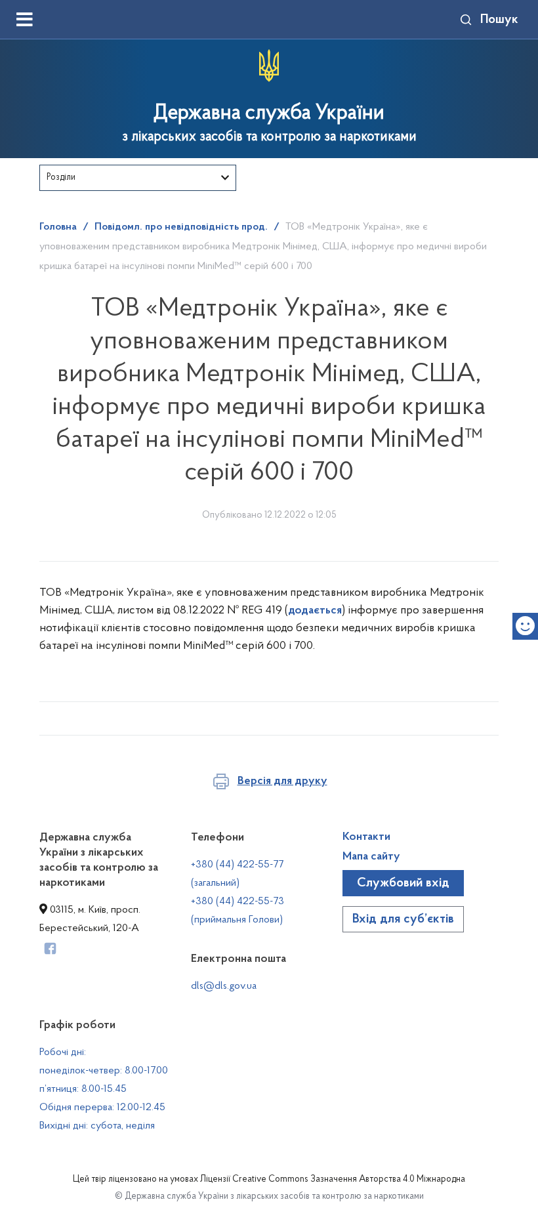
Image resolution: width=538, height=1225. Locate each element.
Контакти (366, 837)
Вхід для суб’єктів (403, 919)
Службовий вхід (403, 883)
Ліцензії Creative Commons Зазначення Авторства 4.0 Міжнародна (332, 1179)
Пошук (499, 19)
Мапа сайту (371, 857)
